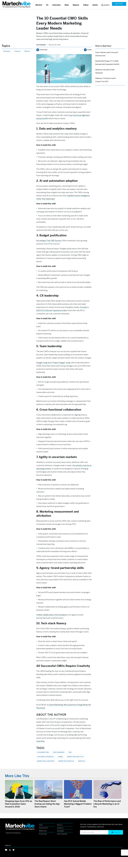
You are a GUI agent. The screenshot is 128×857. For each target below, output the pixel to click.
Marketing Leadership (45, 761)
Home (40, 825)
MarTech (81, 761)
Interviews (56, 5)
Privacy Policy (43, 834)
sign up (117, 832)
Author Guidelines (62, 834)
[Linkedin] (11, 849)
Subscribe (118, 4)
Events (95, 5)
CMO (70, 752)
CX (47, 5)
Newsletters (60, 831)
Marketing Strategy (66, 761)
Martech (39, 5)
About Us (59, 825)
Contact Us (60, 828)
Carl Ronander (41, 45)
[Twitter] (7, 849)
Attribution (6, 51)
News (67, 5)
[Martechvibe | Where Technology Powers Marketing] (17, 4)
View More (40, 741)
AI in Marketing (43, 752)
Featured (17, 51)
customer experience (45, 757)
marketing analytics (75, 757)
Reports (76, 5)
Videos (85, 5)
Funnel (60, 757)
